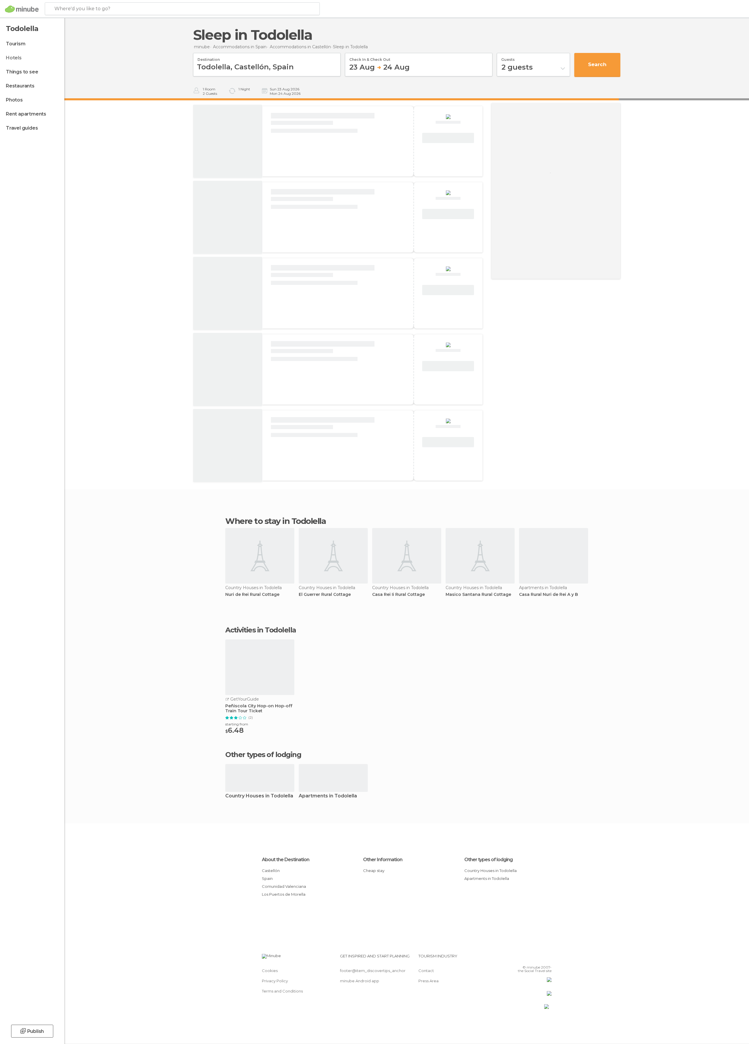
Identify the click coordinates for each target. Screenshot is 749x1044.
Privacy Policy (275, 980)
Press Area (428, 980)
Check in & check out (369, 57)
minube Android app (359, 980)
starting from (236, 724)
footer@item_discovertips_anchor (373, 970)
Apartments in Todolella (328, 796)
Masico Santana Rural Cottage (478, 594)
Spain (267, 878)
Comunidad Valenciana (284, 886)
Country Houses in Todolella (259, 796)
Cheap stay (373, 870)
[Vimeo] (537, 958)
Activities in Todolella (260, 630)
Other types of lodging (488, 859)
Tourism (15, 44)
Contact (426, 970)
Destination (208, 57)
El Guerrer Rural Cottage (325, 594)
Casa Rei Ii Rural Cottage (398, 594)
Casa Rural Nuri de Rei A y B (548, 594)
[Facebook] (518, 958)
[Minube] (22, 9)
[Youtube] (547, 958)
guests (508, 57)
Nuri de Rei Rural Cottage (252, 594)
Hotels (14, 58)
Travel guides (22, 128)
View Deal (448, 138)
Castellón (271, 870)
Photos (14, 100)
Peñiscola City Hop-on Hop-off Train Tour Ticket (258, 708)
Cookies (270, 970)
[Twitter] (527, 958)
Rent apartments (26, 114)
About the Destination (285, 859)
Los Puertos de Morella (283, 894)
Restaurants (20, 86)
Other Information (382, 859)
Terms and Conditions (282, 991)
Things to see (22, 72)
